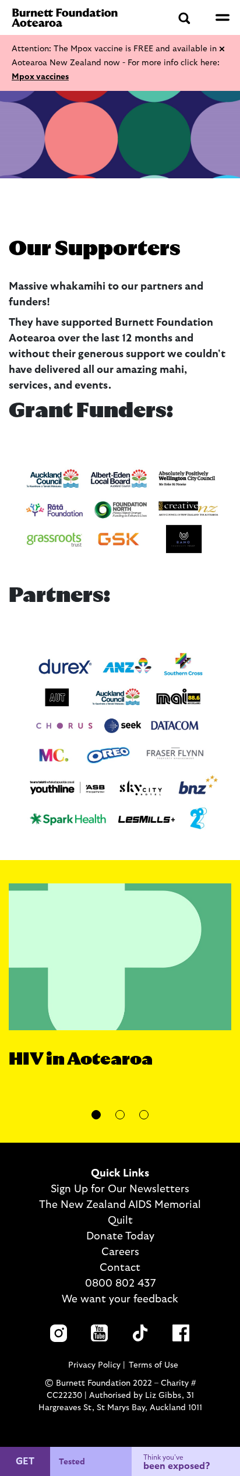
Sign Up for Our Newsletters (120, 1189)
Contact (120, 1268)
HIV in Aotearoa (81, 1059)
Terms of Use (153, 1365)
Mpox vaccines (40, 77)
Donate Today (120, 1236)
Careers (120, 1252)
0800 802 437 (120, 1283)
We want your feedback (120, 1299)
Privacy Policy (94, 1365)
